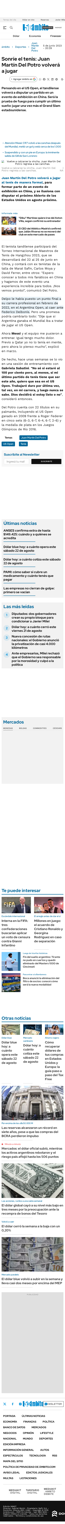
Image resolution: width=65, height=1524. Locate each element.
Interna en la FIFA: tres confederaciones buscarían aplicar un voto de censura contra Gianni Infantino (16, 933)
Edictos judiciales (39, 1472)
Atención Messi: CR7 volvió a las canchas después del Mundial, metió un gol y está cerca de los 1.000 (33, 144)
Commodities (40, 728)
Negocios (10, 1433)
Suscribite (46, 461)
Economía (35, 36)
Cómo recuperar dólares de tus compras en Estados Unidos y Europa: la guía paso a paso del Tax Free (54, 1060)
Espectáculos (13, 1455)
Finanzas (55, 36)
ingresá (58, 27)
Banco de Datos (14, 1427)
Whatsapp (45, 1404)
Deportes (20, 47)
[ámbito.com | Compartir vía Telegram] (56, 79)
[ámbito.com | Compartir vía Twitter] (48, 79)
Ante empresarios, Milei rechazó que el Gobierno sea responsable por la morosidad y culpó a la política (36, 659)
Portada (9, 1416)
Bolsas (23, 728)
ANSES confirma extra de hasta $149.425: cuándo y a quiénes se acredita (27, 534)
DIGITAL (15, 1491)
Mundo (28, 1438)
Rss (54, 1455)
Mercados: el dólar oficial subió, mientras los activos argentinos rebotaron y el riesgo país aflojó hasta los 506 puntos (32, 1152)
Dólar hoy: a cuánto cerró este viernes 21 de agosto (34, 629)
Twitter (4, 1404)
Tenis (23, 444)
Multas (8, 1478)
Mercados (39, 1427)
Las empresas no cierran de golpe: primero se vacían (29, 590)
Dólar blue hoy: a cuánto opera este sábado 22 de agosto (29, 549)
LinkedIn (28, 1404)
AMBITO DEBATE (50, 1491)
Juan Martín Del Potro (35, 47)
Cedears (57, 728)
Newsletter (53, 1403)
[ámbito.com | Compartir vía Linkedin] (52, 79)
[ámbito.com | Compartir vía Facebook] (44, 79)
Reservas (45, 20)
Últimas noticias (33, 1416)
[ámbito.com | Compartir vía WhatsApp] (40, 79)
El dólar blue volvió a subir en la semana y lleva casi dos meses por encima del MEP (32, 1281)
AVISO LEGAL (11, 1472)
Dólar (16, 36)
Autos (44, 1450)
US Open (8, 444)
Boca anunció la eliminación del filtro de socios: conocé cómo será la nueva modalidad (41, 981)
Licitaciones (28, 1478)
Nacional (10, 1438)
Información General (18, 1450)
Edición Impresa (14, 1444)
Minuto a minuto (13, 1144)
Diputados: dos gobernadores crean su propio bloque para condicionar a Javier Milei (34, 617)
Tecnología (37, 1455)
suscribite (47, 27)
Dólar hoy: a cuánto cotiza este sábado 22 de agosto (32, 561)
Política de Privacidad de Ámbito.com (29, 1467)
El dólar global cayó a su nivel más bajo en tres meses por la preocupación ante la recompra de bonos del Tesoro (32, 1209)
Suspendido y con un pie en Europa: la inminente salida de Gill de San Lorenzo (32, 154)
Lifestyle (46, 1433)
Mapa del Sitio (13, 1461)
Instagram (20, 1404)
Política (48, 1421)
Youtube (37, 1404)
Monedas (8, 728)
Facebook (12, 1404)
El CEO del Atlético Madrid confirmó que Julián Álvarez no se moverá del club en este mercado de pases (40, 231)
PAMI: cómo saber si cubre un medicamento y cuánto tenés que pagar (28, 576)
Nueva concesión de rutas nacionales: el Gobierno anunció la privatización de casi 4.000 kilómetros (35, 642)
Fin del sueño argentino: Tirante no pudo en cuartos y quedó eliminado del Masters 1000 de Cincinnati (41, 961)
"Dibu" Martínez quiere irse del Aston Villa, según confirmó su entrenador (40, 219)
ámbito (6, 47)
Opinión (28, 1433)
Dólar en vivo (28, 20)
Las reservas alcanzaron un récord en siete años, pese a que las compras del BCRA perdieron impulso (30, 1132)
